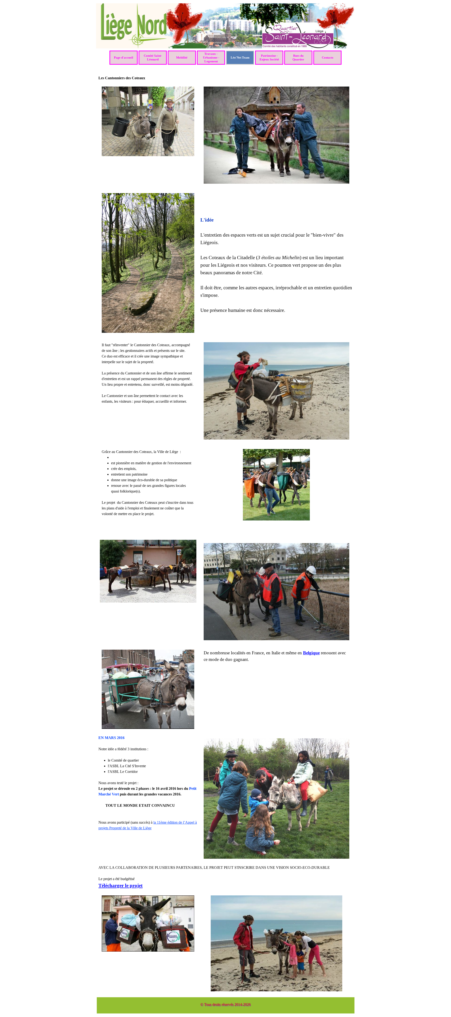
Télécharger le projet (120, 885)
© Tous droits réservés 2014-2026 (225, 1004)
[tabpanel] (276, 252)
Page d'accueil (123, 57)
